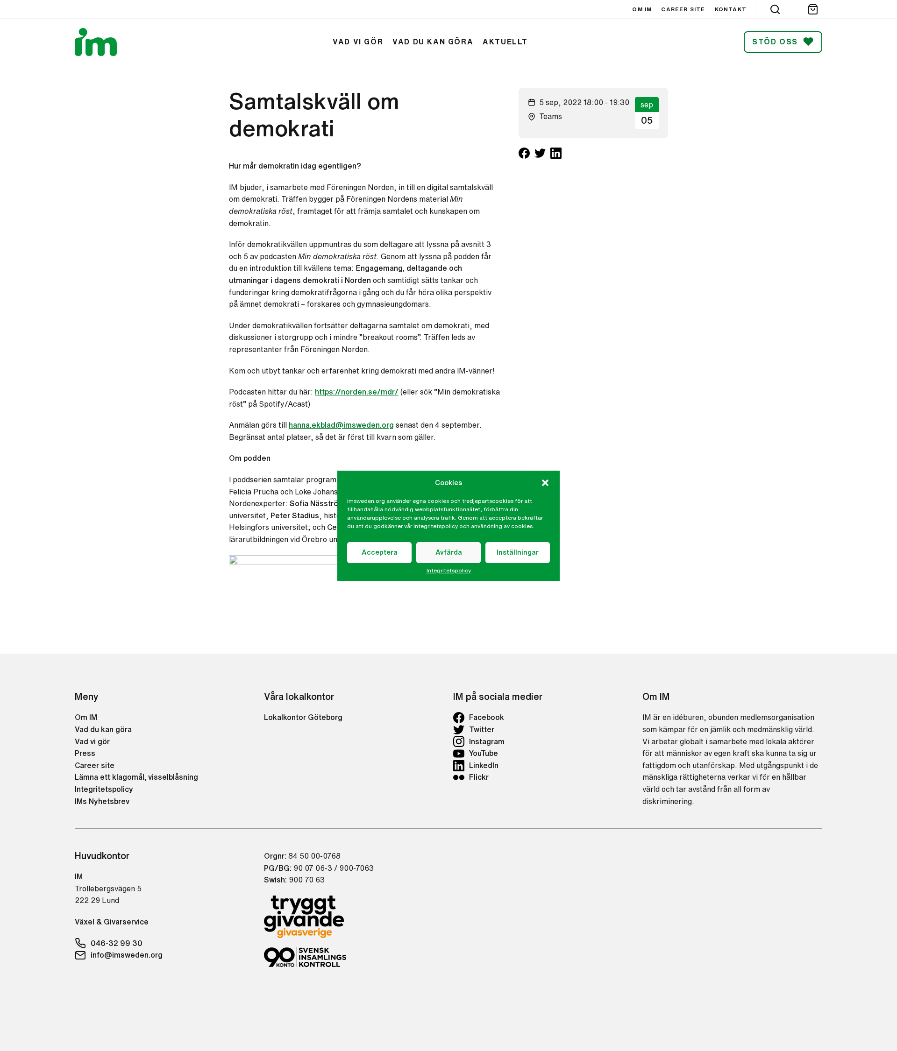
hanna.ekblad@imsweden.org (341, 425)
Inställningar (518, 552)
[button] (545, 482)
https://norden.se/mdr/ (357, 391)
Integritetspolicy (449, 570)
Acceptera (380, 552)
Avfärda (448, 552)
